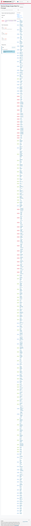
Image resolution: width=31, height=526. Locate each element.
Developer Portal (13, 2)
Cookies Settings (25, 521)
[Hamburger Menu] (1, 1)
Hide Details (13, 47)
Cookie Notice (17, 525)
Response (18, 16)
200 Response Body (20, 17)
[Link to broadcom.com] (7, 1)
